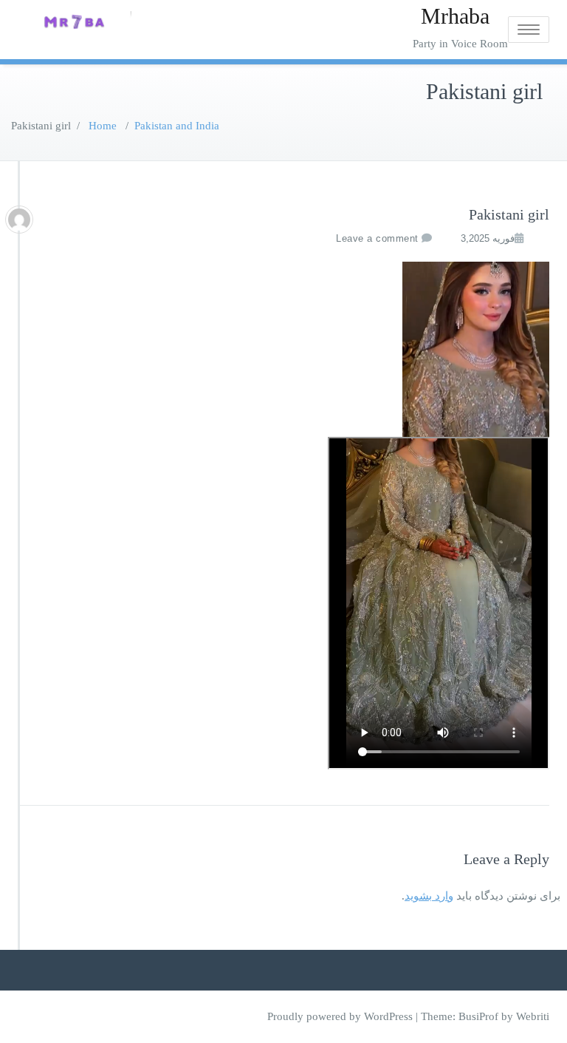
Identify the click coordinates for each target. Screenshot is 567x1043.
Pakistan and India (176, 126)
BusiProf (478, 1016)
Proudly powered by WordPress (340, 1016)
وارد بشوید (429, 896)
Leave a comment (377, 238)
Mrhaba (455, 16)
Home (103, 126)
